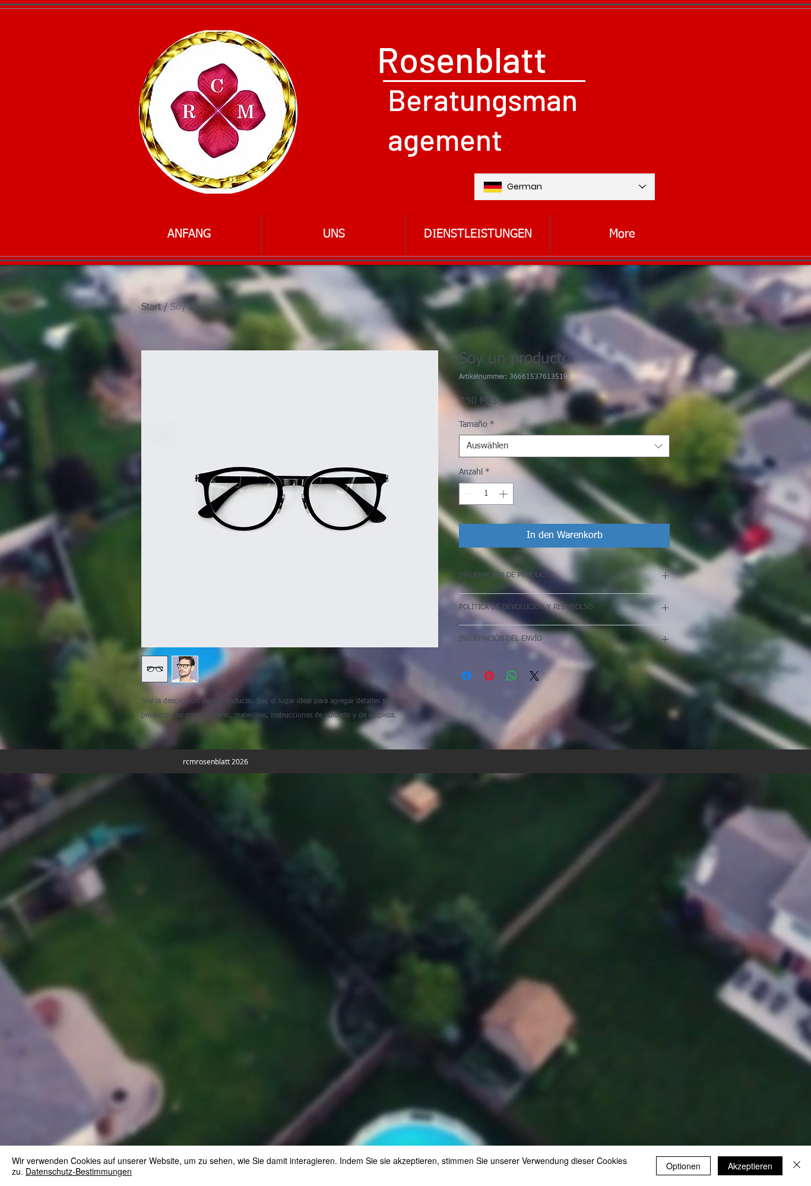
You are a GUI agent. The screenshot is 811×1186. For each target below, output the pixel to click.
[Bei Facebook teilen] (467, 676)
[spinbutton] (486, 493)
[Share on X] (534, 676)
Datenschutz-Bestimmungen (79, 1171)
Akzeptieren (750, 1166)
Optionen (683, 1166)
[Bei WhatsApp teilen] (512, 676)
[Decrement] (468, 493)
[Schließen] (797, 1165)
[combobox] (564, 446)
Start (151, 307)
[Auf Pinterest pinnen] (489, 676)
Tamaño (477, 424)
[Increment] (504, 493)
